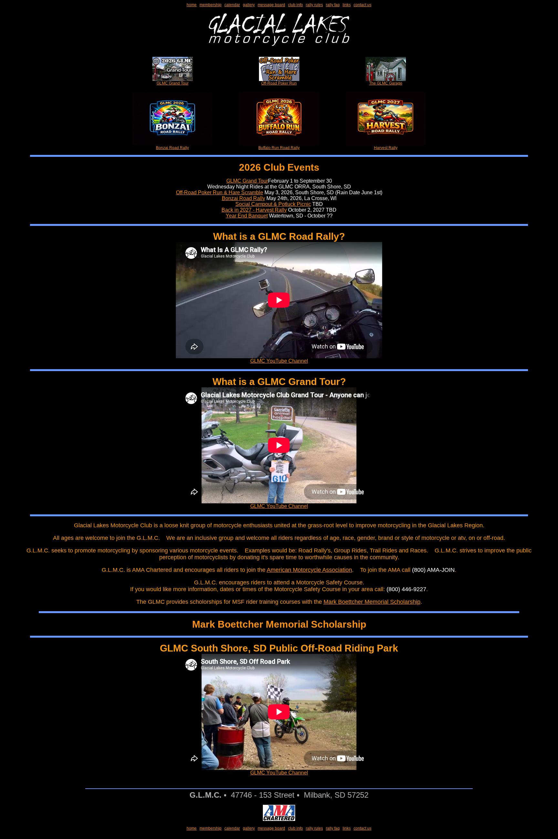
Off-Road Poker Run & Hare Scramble (219, 192)
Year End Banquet (247, 215)
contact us (362, 5)
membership (211, 5)
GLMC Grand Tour (173, 83)
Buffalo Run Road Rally (279, 148)
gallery (249, 5)
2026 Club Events (279, 167)
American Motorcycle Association (309, 570)
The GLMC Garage (385, 83)
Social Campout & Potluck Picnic (273, 204)
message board (271, 5)
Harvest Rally (386, 148)
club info (295, 5)
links (347, 5)
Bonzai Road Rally (172, 148)
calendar (232, 5)
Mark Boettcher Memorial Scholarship (372, 602)
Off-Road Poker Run (279, 83)
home (192, 5)
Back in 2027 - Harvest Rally (254, 210)
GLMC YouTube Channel (279, 361)
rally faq (333, 5)
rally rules (314, 5)
